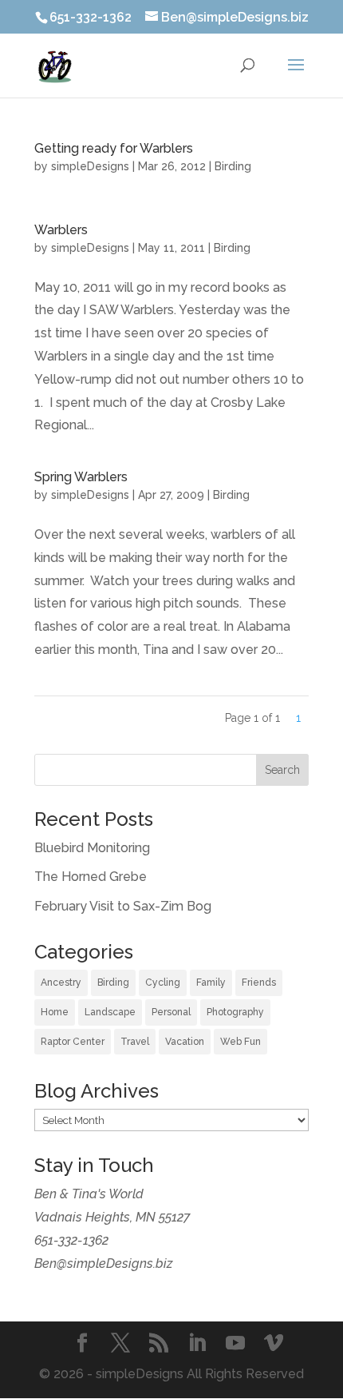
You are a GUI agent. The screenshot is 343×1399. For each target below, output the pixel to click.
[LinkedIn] (197, 1345)
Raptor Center (72, 1041)
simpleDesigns (90, 166)
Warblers (61, 229)
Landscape (110, 1012)
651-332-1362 (71, 1240)
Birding (233, 166)
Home (55, 1012)
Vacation (184, 1041)
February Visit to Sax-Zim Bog (122, 906)
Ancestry (61, 982)
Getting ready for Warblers (113, 148)
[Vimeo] (273, 1345)
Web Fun (240, 1041)
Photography (235, 1012)
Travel (134, 1041)
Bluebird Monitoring (92, 847)
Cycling (162, 982)
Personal (171, 1012)
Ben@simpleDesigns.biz (103, 1263)
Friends (259, 982)
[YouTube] (235, 1345)
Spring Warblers (81, 476)
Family (211, 982)
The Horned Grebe (90, 876)
